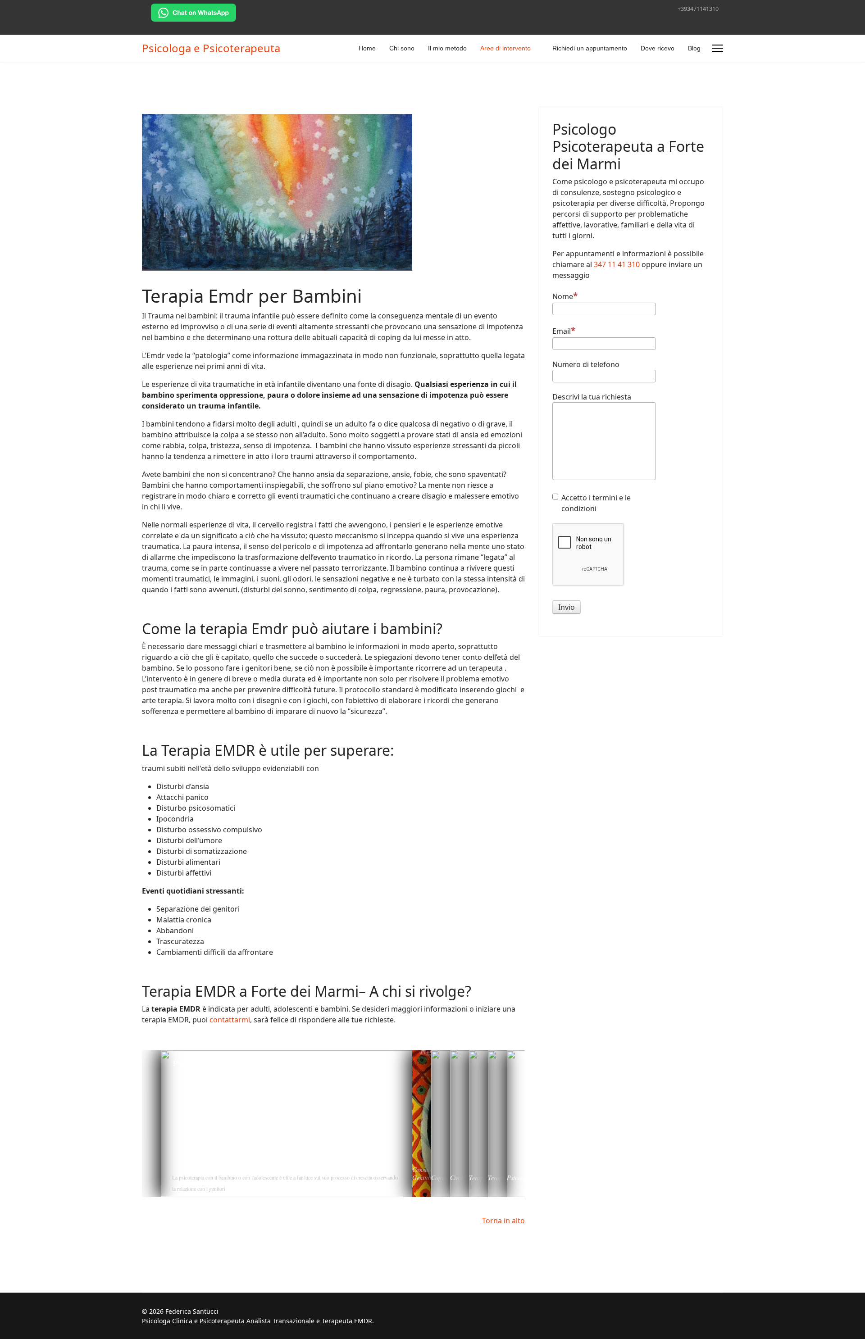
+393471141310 (698, 9)
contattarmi (229, 1020)
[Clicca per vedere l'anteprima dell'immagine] (333, 192)
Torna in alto (503, 1221)
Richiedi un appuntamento (589, 48)
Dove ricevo (657, 48)
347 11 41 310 (617, 264)
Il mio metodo (447, 48)
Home (367, 48)
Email (561, 331)
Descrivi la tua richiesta (591, 397)
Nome (562, 296)
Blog (694, 48)
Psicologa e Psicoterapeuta (211, 48)
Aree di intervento (505, 48)
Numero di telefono (585, 364)
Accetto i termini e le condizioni (596, 503)
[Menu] (717, 48)
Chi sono (401, 48)
